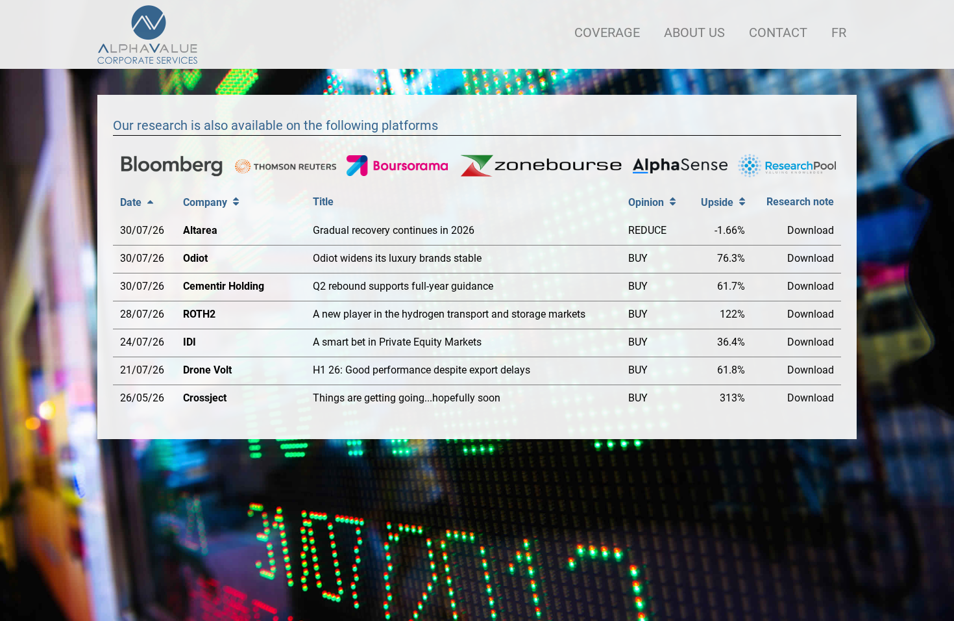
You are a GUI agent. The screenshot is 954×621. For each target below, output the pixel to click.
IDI (189, 342)
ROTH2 (199, 314)
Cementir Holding (223, 286)
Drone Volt (207, 370)
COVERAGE (607, 32)
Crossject (204, 398)
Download (810, 230)
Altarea (200, 230)
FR (838, 32)
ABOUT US (694, 32)
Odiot (195, 258)
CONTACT (778, 32)
